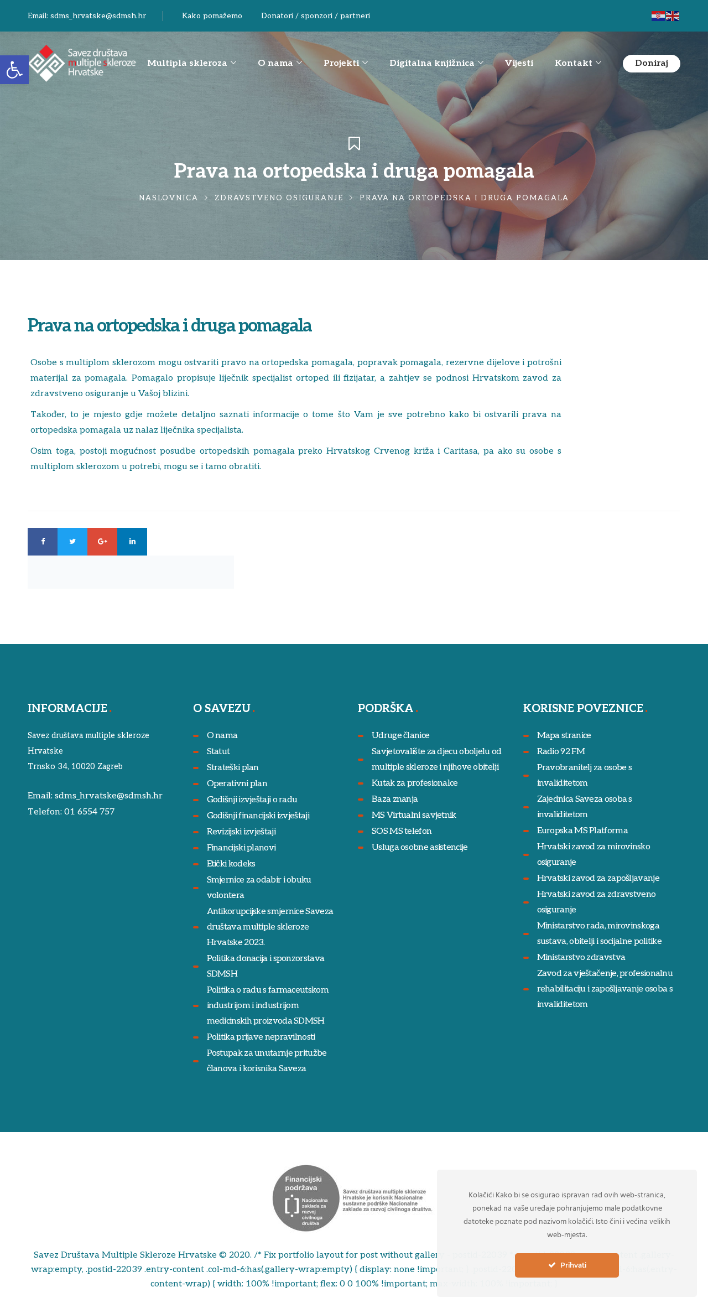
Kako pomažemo (212, 15)
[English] (673, 15)
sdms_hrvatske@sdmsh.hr (98, 15)
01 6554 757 (89, 812)
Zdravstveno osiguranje (279, 198)
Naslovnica (169, 198)
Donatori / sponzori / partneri (315, 15)
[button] (14, 69)
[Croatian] (659, 15)
